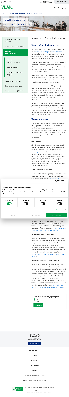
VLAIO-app (34, 360)
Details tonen (60, 210)
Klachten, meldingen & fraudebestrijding (34, 380)
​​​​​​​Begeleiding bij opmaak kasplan (15, 73)
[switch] (26, 203)
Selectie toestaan (35, 215)
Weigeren (12, 215)
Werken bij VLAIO (34, 350)
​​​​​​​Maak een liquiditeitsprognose (13, 61)
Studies (34, 355)
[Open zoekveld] (62, 8)
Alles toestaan (56, 215)
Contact (34, 370)
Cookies (49, 393)
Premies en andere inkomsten (14, 46)
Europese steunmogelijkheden (14, 91)
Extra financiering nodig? (13, 81)
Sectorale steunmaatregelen (14, 86)
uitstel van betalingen (42, 52)
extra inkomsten (56, 52)
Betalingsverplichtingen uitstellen (12, 40)
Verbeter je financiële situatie (17, 13)
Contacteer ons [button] (61, 2)
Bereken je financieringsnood (11, 52)
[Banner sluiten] (66, 181)
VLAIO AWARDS (34, 365)
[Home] (3, 13)
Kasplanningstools (13, 67)
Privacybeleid (31, 393)
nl (55, 8)
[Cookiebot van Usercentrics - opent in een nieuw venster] (56, 181)
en (58, 8)
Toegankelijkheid (41, 393)
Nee (38, 301)
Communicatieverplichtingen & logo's (34, 375)
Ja (37, 299)
